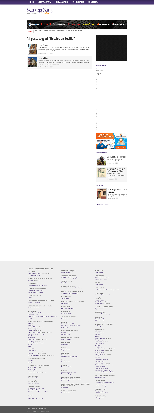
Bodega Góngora (33, 329)
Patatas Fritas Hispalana (102, 278)
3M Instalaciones (66, 298)
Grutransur (64, 319)
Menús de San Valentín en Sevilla (104, 372)
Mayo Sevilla (31, 345)
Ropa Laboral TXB (100, 377)
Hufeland (30, 280)
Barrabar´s (31, 323)
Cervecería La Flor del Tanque (36, 334)
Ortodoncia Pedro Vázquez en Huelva (38, 392)
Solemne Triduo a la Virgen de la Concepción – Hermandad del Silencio (56, 31)
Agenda (34, 408)
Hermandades (62, 2)
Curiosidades (78, 2)
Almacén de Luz (66, 332)
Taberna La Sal (32, 350)
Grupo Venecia (32, 367)
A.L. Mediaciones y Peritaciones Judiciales (107, 290)
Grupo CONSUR (99, 319)
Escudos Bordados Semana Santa (71, 379)
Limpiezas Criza (66, 350)
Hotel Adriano (43, 58)
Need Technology (66, 339)
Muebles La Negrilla (67, 374)
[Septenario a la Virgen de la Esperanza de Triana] (101, 177)
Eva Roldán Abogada (34, 275)
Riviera (30, 362)
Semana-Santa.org (100, 386)
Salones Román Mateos (34, 373)
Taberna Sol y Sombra (101, 359)
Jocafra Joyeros (65, 272)
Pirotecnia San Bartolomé (102, 295)
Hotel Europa (43, 45)
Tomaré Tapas (32, 352)
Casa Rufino (31, 330)
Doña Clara (31, 336)
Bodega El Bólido (33, 327)
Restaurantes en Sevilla (101, 368)
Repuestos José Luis (100, 309)
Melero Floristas (66, 314)
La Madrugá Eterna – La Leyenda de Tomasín (120, 190)
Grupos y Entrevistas (67, 355)
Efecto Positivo (99, 272)
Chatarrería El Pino (33, 383)
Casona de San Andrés (67, 324)
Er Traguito (31, 341)
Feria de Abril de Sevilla (68, 308)
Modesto (30, 346)
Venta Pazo (31, 353)
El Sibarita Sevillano (33, 355)
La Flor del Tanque (100, 352)
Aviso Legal (42, 408)
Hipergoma (64, 388)
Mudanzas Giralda (66, 367)
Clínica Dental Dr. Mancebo (36, 388)
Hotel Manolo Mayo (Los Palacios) (71, 326)
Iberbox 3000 (65, 303)
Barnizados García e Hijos (35, 398)
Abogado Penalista (33, 273)
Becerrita (30, 325)
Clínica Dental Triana (34, 390)
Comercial (93, 2)
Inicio (31, 2)
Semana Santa (44, 2)
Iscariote (30, 360)
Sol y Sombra (31, 348)
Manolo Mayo (32, 343)
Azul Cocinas (31, 397)
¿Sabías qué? (99, 185)
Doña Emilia (31, 337)
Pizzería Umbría (99, 303)
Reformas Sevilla (100, 321)
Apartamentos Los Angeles (35, 292)
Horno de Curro (32, 369)
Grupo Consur (65, 283)
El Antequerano (99, 398)
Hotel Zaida (64, 327)
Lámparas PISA (65, 334)
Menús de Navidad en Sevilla (103, 370)
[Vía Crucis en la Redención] (101, 165)
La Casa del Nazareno (34, 303)
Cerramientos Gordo (34, 378)
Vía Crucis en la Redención (116, 157)
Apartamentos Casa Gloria (35, 290)
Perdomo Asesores (33, 308)
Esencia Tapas (32, 339)
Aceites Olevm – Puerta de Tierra (37, 285)
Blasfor (30, 297)
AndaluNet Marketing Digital (69, 278)
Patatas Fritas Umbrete (101, 279)
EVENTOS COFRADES (101, 153)
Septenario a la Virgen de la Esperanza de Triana (116, 170)
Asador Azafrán (99, 333)
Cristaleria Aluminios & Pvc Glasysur (71, 288)
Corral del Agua (99, 343)
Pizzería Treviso (99, 300)
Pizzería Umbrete (100, 302)
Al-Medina (98, 331)
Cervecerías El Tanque (34, 332)
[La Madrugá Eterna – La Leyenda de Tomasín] (102, 198)
